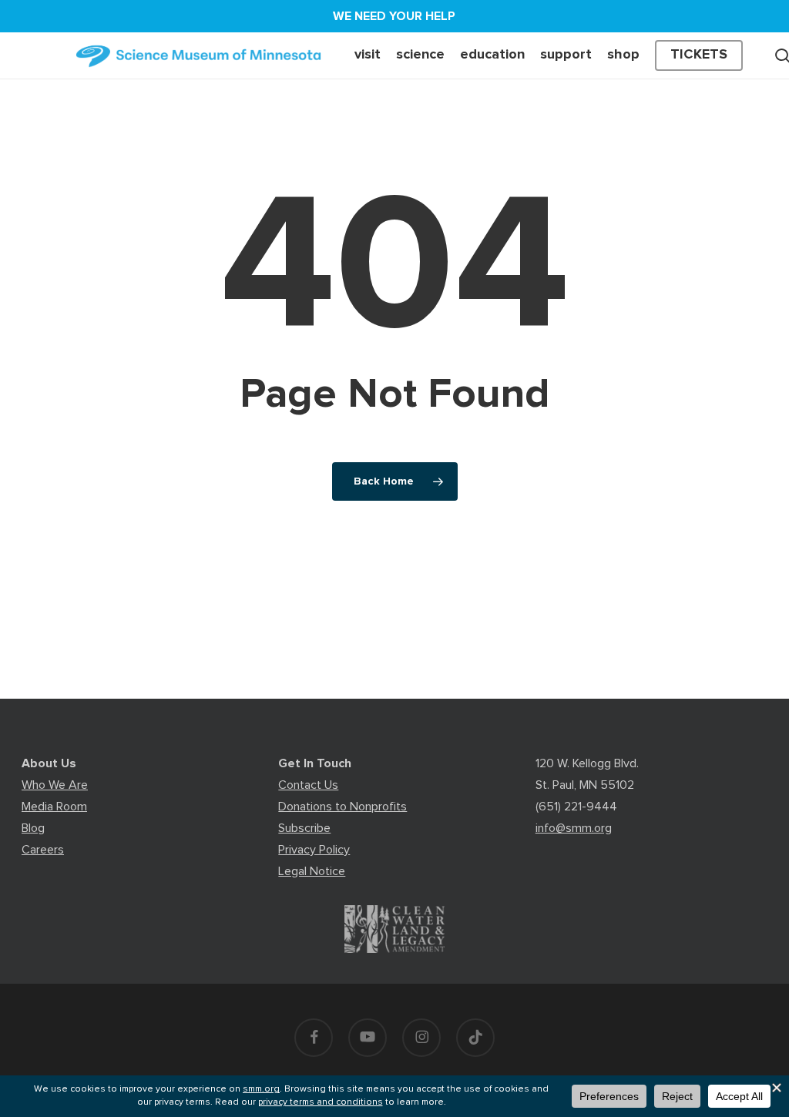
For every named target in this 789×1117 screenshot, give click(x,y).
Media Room (54, 806)
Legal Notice (311, 871)
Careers (43, 850)
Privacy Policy (314, 850)
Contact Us (308, 785)
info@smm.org (574, 828)
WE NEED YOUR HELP (394, 16)
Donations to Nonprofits (342, 806)
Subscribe (304, 828)
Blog (33, 828)
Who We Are (55, 785)
